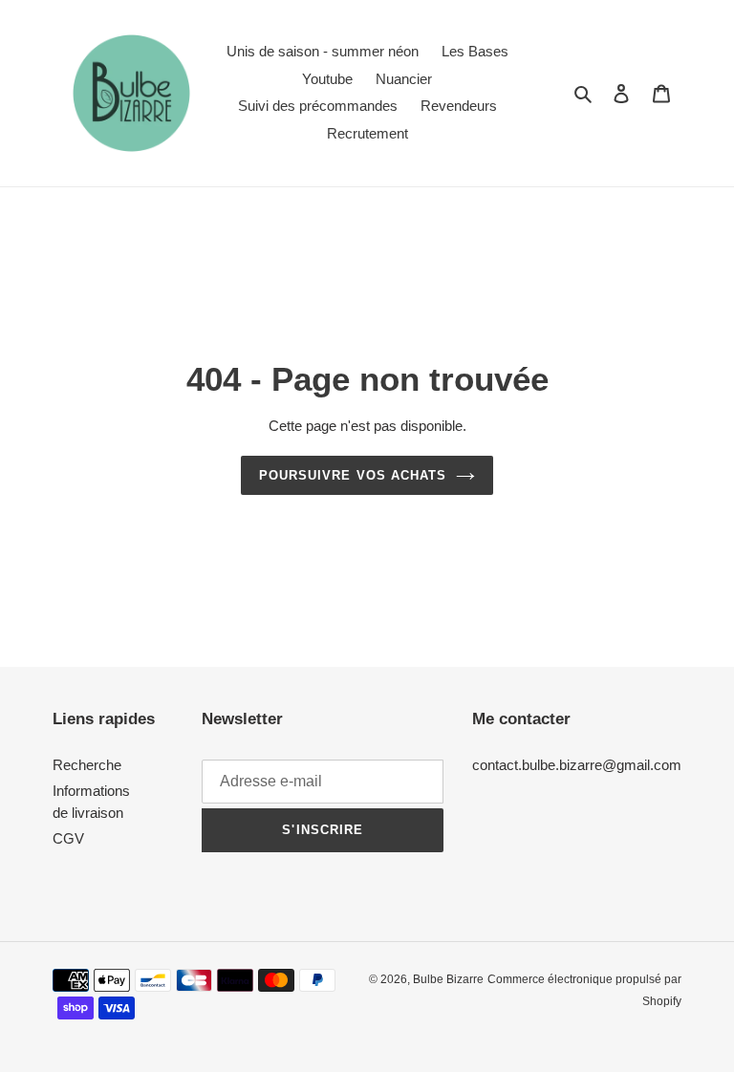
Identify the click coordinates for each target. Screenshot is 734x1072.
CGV (68, 838)
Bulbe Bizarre (448, 979)
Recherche (87, 765)
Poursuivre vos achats (352, 475)
